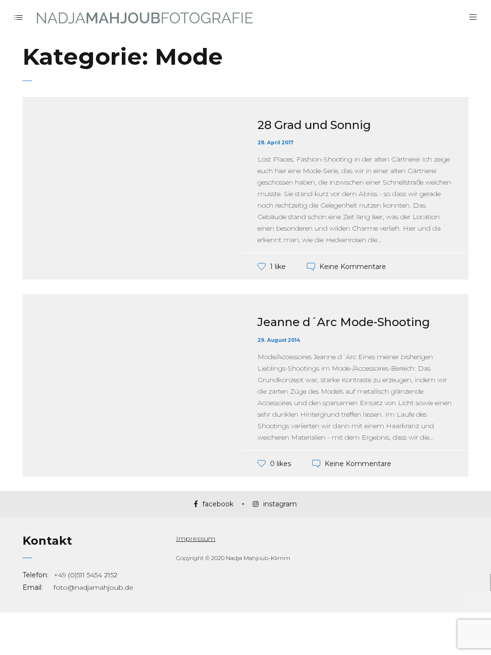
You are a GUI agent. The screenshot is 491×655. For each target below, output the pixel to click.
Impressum (195, 538)
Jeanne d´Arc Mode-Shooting (343, 322)
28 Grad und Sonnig (314, 125)
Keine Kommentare (352, 266)
